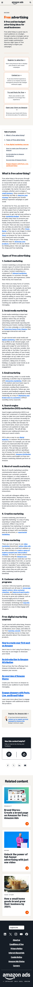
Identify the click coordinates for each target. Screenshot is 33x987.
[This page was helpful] (24, 754)
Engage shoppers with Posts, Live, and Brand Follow (16, 694)
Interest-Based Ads (16, 953)
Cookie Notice (16, 957)
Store (4, 235)
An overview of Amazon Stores (13, 677)
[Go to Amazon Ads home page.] (16, 976)
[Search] (30, 2)
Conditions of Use (16, 944)
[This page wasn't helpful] (9, 754)
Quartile (26, 603)
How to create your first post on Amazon (16, 644)
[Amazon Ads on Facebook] (26, 934)
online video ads (25, 546)
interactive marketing (13, 381)
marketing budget (12, 216)
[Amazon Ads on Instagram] (15, 934)
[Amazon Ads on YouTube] (21, 934)
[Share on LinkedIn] (19, 765)
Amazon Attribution (23, 454)
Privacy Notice (16, 948)
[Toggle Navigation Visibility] (2, 3)
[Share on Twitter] (13, 765)
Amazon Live (22, 556)
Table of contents (10, 132)
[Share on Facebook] (8, 765)
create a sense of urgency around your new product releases (16, 552)
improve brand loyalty (21, 592)
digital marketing (8, 340)
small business (7, 193)
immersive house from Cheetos (15, 329)
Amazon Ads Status (16, 961)
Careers (16, 965)
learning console (14, 631)
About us (16, 940)
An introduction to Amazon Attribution (15, 661)
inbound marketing (19, 273)
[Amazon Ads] (16, 2)
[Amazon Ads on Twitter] (10, 934)
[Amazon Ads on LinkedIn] (5, 934)
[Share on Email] (25, 765)
